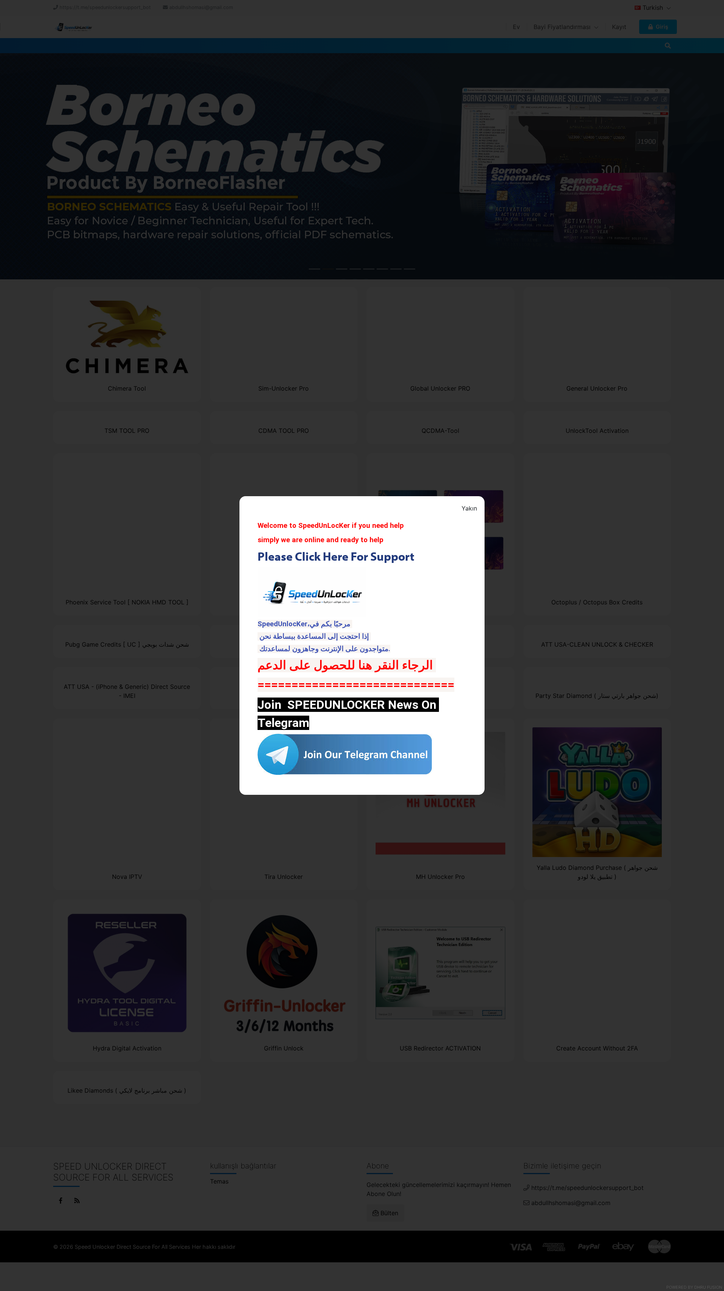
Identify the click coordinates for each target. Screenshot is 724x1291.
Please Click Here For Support (337, 556)
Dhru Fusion (708, 1287)
